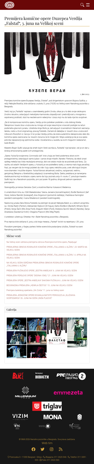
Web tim (47, 443)
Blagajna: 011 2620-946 (55, 457)
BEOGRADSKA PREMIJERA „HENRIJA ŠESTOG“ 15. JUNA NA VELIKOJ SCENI (39, 285)
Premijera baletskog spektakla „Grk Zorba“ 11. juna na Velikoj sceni (35, 290)
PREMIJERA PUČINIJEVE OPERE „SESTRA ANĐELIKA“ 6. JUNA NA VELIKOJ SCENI (41, 270)
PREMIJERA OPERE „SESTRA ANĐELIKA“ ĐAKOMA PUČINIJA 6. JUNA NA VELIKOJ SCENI (44, 280)
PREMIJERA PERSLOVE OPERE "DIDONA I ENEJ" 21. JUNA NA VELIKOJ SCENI (39, 275)
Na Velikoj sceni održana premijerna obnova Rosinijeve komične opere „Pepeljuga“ (41, 242)
